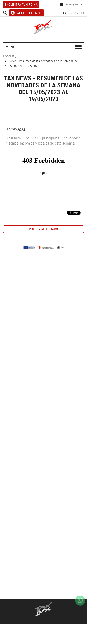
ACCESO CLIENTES (29, 13)
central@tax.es (74, 4)
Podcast (8, 56)
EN (70, 13)
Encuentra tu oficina (21, 4)
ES (64, 13)
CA (76, 13)
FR (82, 13)
